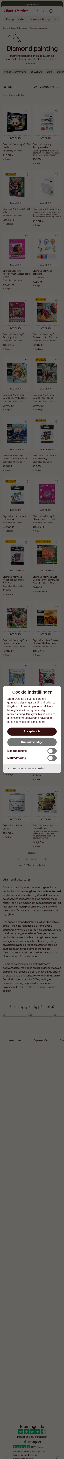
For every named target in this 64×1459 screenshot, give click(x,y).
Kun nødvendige (32, 742)
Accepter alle (32, 731)
